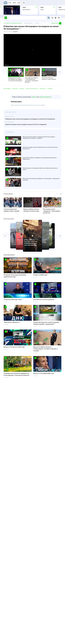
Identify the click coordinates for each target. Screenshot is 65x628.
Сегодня (15, 31)
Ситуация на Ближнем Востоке (13, 23)
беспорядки (7, 88)
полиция (50, 88)
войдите (34, 97)
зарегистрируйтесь (45, 97)
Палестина (42, 88)
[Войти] (55, 18)
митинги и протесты (32, 88)
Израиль (21, 88)
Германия (15, 88)
